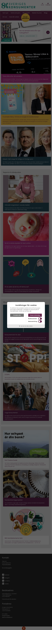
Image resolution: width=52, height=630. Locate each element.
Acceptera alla (17, 315)
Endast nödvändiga (35, 315)
